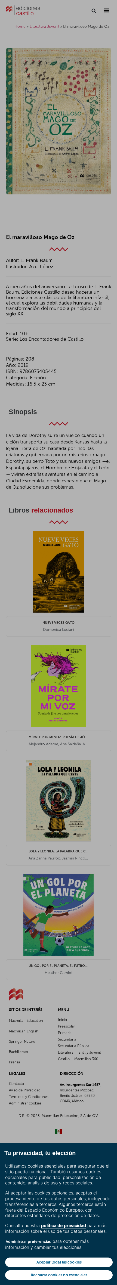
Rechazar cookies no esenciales (59, 1275)
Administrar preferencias (28, 1241)
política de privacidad (63, 1225)
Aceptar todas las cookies (59, 1262)
